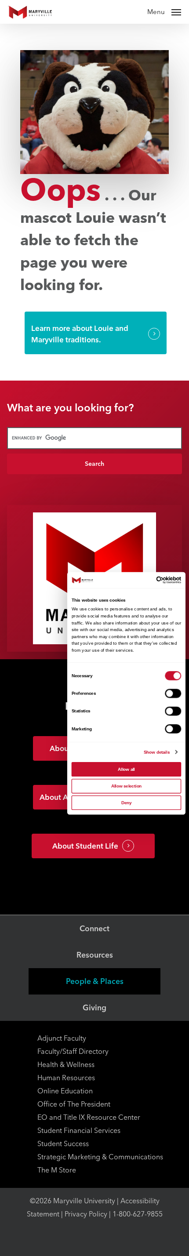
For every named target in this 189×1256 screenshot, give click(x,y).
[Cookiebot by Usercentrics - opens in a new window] (156, 580)
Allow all (126, 769)
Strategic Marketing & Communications (100, 1157)
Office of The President (73, 1104)
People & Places (95, 981)
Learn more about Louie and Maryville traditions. (79, 334)
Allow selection (126, 786)
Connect (94, 928)
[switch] (173, 693)
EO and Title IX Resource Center (88, 1117)
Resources (94, 954)
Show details (157, 752)
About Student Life (85, 846)
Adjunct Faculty (61, 1038)
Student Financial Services (78, 1130)
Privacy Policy (86, 1214)
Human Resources (66, 1078)
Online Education (65, 1091)
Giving (94, 1007)
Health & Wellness (65, 1064)
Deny (126, 802)
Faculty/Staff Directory (73, 1051)
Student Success (63, 1144)
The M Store (56, 1170)
